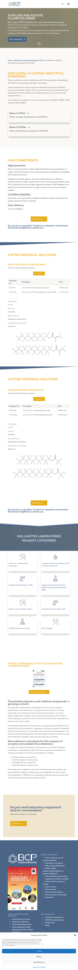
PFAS (41, 60)
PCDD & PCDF (50, 881)
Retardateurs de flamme (54, 863)
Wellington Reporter (38, 692)
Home (10, 60)
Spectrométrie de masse (21, 919)
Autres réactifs (50, 887)
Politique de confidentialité (39, 967)
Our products (16, 39)
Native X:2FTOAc (18, 127)
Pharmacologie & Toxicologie (56, 895)
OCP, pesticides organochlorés (56, 876)
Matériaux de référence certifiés (57, 879)
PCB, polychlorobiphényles (55, 866)
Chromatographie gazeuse (22, 924)
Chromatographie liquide (21, 927)
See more (38, 273)
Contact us (37, 219)
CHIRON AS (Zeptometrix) (55, 920)
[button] (75, 935)
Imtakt (47, 925)
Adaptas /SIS (50, 923)
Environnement (50, 889)
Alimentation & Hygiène (54, 892)
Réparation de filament (20, 922)
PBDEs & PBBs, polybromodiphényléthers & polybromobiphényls (53, 871)
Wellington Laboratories (54, 917)
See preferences (39, 962)
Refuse (39, 957)
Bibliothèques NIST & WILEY (22, 930)
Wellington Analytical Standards (26, 60)
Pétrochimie (49, 897)
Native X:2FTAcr (17, 113)
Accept (39, 951)
